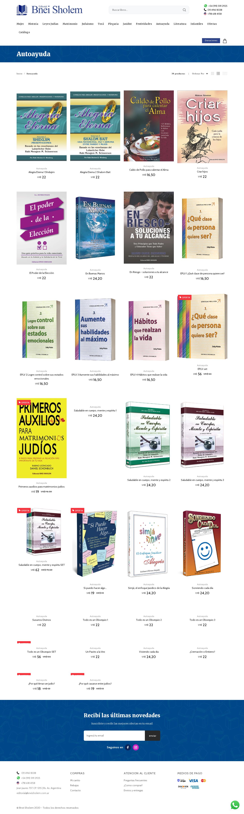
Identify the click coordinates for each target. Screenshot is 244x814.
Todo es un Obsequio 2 (149, 619)
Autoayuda (163, 23)
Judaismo (88, 23)
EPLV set (202, 369)
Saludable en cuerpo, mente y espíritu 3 (202, 480)
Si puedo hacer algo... (95, 588)
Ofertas (212, 23)
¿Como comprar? (133, 785)
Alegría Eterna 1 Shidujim (42, 172)
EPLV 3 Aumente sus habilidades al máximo (95, 374)
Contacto (75, 790)
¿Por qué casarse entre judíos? (95, 683)
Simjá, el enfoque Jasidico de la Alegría (149, 588)
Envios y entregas (133, 790)
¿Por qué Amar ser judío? (41, 683)
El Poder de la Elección (41, 273)
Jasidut (127, 23)
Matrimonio (70, 23)
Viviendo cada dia (149, 651)
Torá (101, 23)
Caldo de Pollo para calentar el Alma (148, 169)
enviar (152, 735)
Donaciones (211, 40)
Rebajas (74, 785)
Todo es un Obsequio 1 (95, 619)
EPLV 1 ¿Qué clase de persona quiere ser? (202, 273)
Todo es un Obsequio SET (41, 651)
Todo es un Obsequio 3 (202, 619)
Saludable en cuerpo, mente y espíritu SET (42, 564)
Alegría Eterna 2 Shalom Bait (95, 172)
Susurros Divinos (41, 619)
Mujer (20, 23)
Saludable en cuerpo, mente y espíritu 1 (95, 410)
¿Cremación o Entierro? (202, 651)
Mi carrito (75, 780)
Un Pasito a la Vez (95, 651)
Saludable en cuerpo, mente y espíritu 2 (148, 480)
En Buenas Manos (95, 273)
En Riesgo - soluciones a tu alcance (149, 272)
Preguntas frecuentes (135, 780)
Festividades (144, 23)
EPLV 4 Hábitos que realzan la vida (148, 374)
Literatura (180, 23)
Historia (33, 23)
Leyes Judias (50, 23)
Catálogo (24, 32)
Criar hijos (202, 171)
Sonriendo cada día (202, 588)
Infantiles (197, 23)
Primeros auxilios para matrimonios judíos (42, 486)
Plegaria (113, 23)
